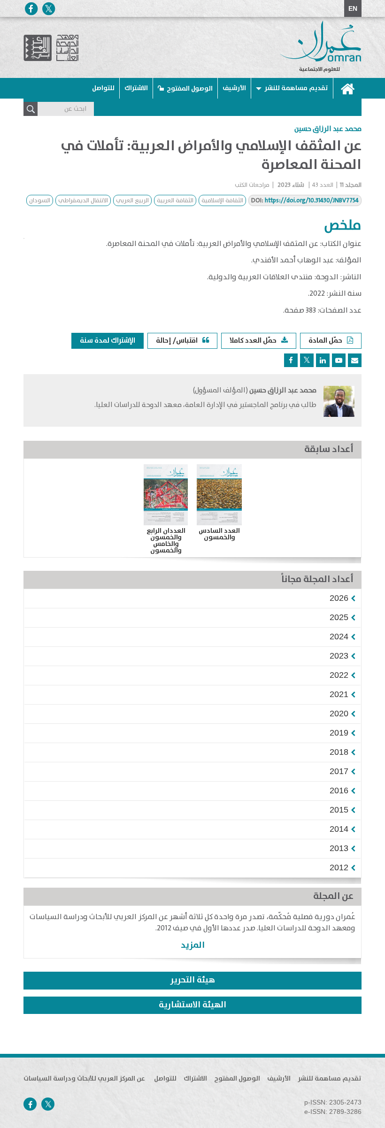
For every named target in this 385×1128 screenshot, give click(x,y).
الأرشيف (234, 88)
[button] (339, 598)
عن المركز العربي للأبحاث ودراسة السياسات (84, 1079)
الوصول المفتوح (190, 89)
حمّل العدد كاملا (253, 340)
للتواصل (103, 88)
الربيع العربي (132, 201)
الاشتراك (136, 88)
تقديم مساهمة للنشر (296, 88)
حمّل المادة (325, 340)
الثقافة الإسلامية (222, 201)
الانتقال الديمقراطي (83, 201)
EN (352, 8)
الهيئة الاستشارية (192, 1005)
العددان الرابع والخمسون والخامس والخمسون (165, 541)
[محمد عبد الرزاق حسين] (338, 401)
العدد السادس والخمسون (219, 534)
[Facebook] (30, 9)
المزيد (193, 945)
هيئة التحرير (192, 980)
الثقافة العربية (175, 201)
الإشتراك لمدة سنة (107, 340)
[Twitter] (48, 9)
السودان (39, 201)
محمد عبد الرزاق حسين (328, 129)
